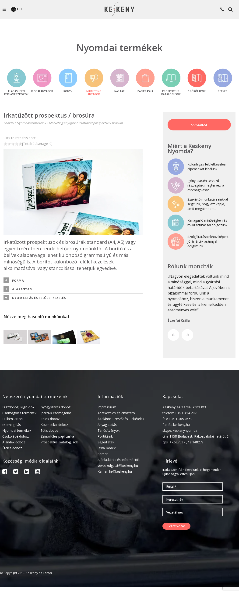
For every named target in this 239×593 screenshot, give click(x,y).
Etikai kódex (107, 448)
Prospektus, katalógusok (59, 442)
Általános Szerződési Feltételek (121, 419)
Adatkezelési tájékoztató (116, 413)
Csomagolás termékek (19, 413)
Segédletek (106, 442)
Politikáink (105, 436)
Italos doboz (50, 419)
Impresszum (107, 407)
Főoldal (9, 123)
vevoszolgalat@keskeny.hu (118, 465)
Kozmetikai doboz (54, 424)
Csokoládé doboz (15, 436)
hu (19, 9)
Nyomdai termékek (16, 430)
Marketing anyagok (62, 123)
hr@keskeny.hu (120, 471)
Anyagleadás (107, 424)
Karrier (103, 454)
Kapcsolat (199, 125)
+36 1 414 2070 (186, 413)
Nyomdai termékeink (31, 123)
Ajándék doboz (13, 442)
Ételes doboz (12, 448)
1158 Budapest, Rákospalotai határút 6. (199, 436)
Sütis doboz (49, 430)
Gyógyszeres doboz (55, 407)
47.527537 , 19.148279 (186, 442)
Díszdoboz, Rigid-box (18, 407)
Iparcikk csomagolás (56, 413)
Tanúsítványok (109, 430)
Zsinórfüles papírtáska (57, 436)
